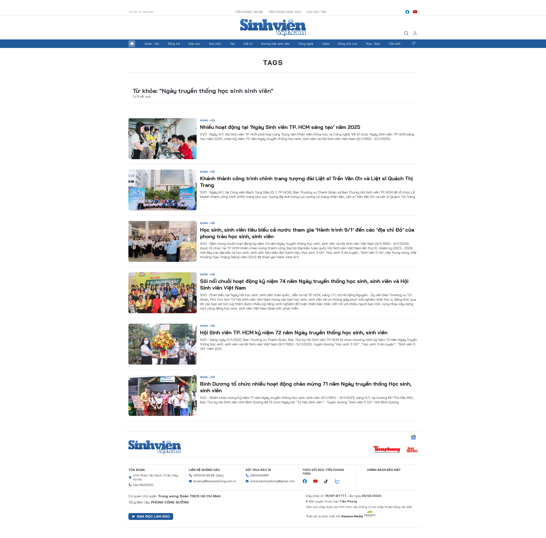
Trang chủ (131, 43)
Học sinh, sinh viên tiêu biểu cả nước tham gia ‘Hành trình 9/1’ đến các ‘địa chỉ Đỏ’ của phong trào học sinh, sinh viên (307, 232)
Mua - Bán (373, 44)
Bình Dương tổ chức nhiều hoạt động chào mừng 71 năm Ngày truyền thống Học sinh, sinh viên (305, 387)
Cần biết (395, 44)
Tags (273, 62)
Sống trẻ (174, 44)
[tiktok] (328, 481)
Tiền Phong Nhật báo (284, 12)
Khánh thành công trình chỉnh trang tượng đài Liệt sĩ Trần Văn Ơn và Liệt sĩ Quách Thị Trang (306, 181)
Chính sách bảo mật (384, 470)
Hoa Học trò (316, 12)
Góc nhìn (215, 44)
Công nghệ (305, 44)
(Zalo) (220, 475)
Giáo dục (194, 44)
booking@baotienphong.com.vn (214, 481)
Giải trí (248, 44)
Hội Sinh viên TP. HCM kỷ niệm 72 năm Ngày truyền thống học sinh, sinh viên (294, 332)
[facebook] (407, 12)
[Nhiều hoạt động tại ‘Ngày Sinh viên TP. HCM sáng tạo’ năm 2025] (162, 138)
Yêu (232, 44)
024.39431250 (143, 485)
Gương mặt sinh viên (275, 44)
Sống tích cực (347, 44)
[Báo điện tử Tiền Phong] (386, 450)
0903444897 (259, 475)
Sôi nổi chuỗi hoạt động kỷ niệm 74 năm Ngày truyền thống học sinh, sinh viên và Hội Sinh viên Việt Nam (304, 284)
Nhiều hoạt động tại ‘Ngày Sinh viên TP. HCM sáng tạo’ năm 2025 (280, 127)
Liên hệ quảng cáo (204, 470)
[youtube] (415, 12)
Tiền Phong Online (249, 12)
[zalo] (339, 481)
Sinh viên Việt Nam (154, 447)
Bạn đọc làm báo (153, 516)
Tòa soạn (136, 470)
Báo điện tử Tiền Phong (273, 27)
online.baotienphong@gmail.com (272, 481)
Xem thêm (414, 43)
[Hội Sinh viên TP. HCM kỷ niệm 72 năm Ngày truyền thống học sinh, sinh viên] (162, 344)
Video (326, 44)
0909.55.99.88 (204, 475)
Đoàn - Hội (152, 44)
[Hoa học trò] (412, 450)
